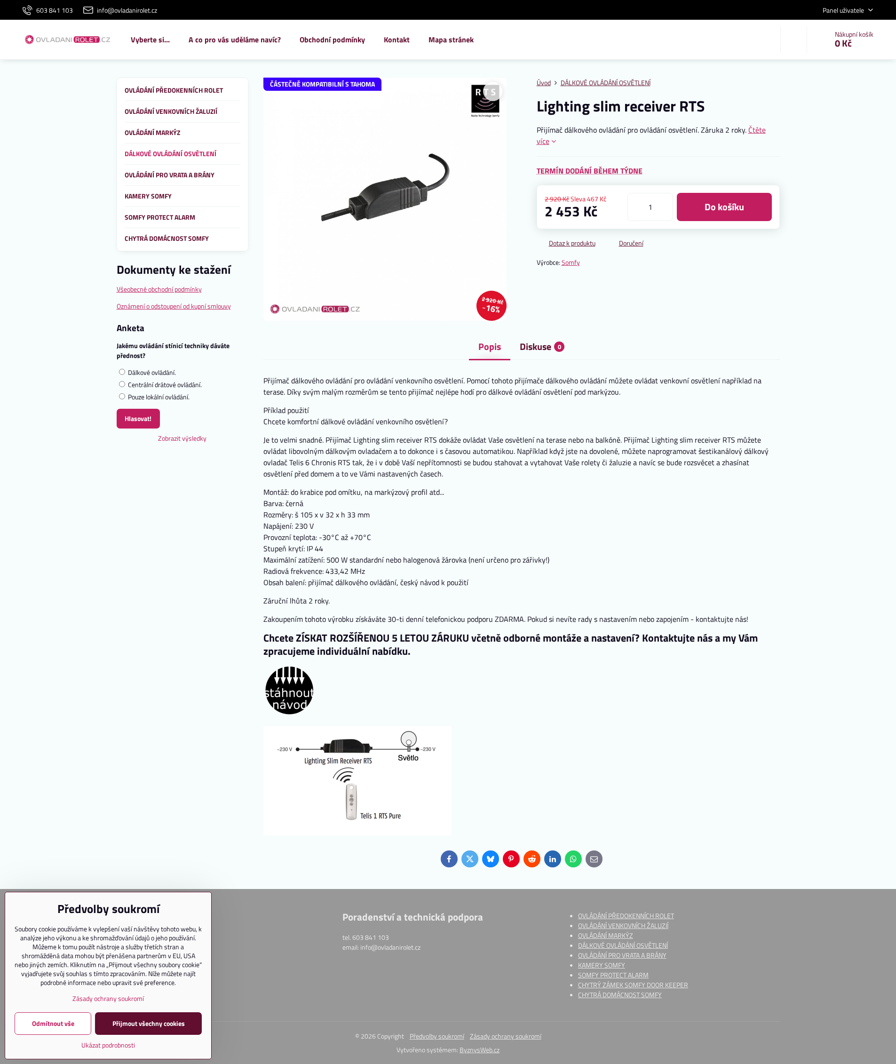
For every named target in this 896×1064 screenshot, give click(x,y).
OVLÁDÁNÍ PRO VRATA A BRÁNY (622, 955)
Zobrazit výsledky (182, 438)
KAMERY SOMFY (601, 965)
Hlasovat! (138, 418)
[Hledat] (794, 39)
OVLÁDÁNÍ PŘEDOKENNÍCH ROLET (626, 916)
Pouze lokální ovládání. (158, 397)
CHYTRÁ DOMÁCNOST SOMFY (620, 995)
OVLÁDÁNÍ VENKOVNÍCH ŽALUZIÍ (623, 925)
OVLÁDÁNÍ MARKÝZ (605, 935)
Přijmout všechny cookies (148, 1023)
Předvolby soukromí (437, 1036)
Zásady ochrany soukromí (505, 1036)
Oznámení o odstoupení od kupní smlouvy (174, 306)
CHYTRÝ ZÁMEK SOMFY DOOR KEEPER (633, 985)
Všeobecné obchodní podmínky (159, 289)
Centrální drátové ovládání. (164, 384)
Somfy (571, 262)
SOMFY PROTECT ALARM (613, 975)
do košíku (724, 206)
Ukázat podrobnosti (108, 1044)
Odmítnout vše (53, 1023)
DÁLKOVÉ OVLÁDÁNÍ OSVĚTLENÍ (623, 945)
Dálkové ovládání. (151, 372)
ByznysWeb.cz (480, 1050)
